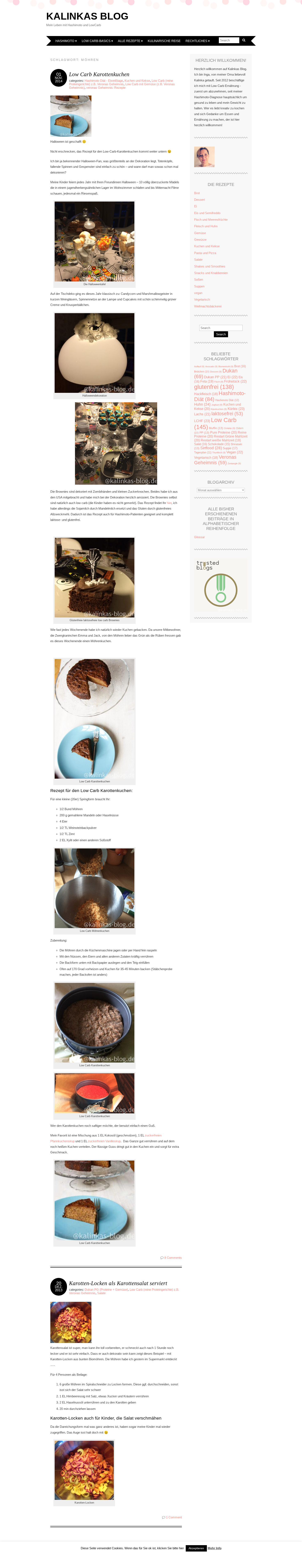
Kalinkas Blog (87, 16)
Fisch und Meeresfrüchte (211, 219)
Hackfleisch (206, 394)
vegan (198, 293)
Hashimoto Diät (227, 400)
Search (221, 334)
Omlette (229, 428)
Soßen (198, 279)
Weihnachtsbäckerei (207, 306)
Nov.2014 (59, 79)
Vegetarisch (202, 299)
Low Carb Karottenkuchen (99, 74)
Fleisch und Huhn (206, 226)
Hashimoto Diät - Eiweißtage (104, 80)
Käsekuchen (219, 409)
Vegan (234, 452)
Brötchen (201, 371)
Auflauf (199, 366)
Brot (197, 193)
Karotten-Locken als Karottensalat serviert (118, 1283)
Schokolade (219, 444)
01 (58, 74)
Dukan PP (215, 377)
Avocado (211, 366)
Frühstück (235, 381)
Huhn (202, 404)
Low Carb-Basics (96, 41)
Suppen (199, 286)
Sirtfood (211, 448)
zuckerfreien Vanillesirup (104, 1141)
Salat (200, 444)
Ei (195, 206)
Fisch (218, 381)
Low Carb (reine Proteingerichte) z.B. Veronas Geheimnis (121, 82)
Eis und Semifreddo (207, 213)
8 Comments (173, 1257)
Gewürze (200, 239)
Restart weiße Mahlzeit (221, 440)
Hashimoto (64, 41)
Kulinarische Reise (164, 41)
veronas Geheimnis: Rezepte (106, 87)
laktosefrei (227, 413)
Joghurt (216, 405)
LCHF (202, 421)
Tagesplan (202, 452)
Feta (206, 381)
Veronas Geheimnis (215, 459)
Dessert (199, 199)
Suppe (230, 448)
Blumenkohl (225, 366)
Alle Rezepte (129, 41)
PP (204, 432)
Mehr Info (214, 1548)
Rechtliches (196, 41)
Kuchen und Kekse (137, 80)
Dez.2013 (58, 1288)
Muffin (216, 428)
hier (169, 503)
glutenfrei (214, 387)
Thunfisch (219, 452)
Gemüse (200, 233)
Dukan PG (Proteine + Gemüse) (106, 1289)
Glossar (199, 537)
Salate (101, 1293)
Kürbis (236, 409)
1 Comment (174, 1517)
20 (58, 1283)
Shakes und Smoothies (209, 266)
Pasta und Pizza (205, 253)
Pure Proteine (223, 432)
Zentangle (234, 463)
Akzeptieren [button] (196, 1548)
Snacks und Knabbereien (211, 273)
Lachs (202, 414)
